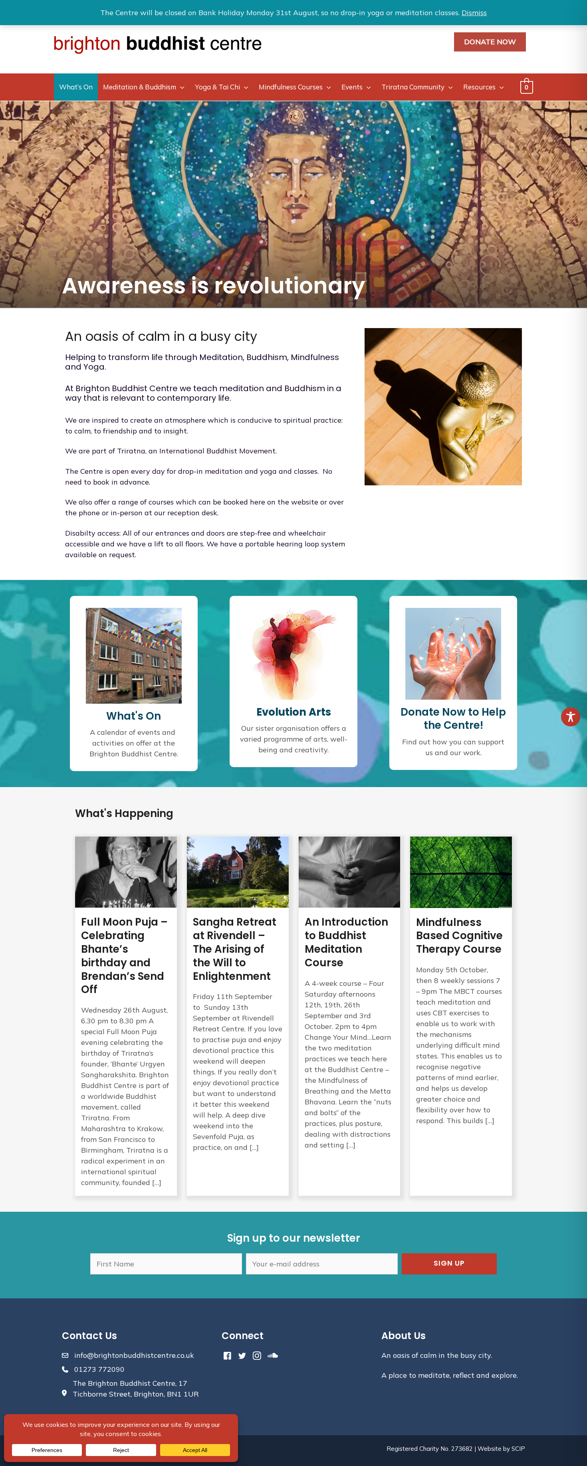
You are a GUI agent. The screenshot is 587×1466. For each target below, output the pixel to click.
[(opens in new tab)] (293, 652)
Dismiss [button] (474, 12)
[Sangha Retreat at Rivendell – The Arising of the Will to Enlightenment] (238, 1016)
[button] (449, 1263)
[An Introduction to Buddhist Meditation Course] (350, 1016)
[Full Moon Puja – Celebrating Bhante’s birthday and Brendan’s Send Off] (126, 1016)
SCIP (518, 1448)
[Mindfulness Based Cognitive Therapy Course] (461, 1016)
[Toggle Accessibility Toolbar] (570, 716)
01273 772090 (99, 1369)
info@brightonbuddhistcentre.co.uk (134, 1355)
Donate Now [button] (490, 41)
